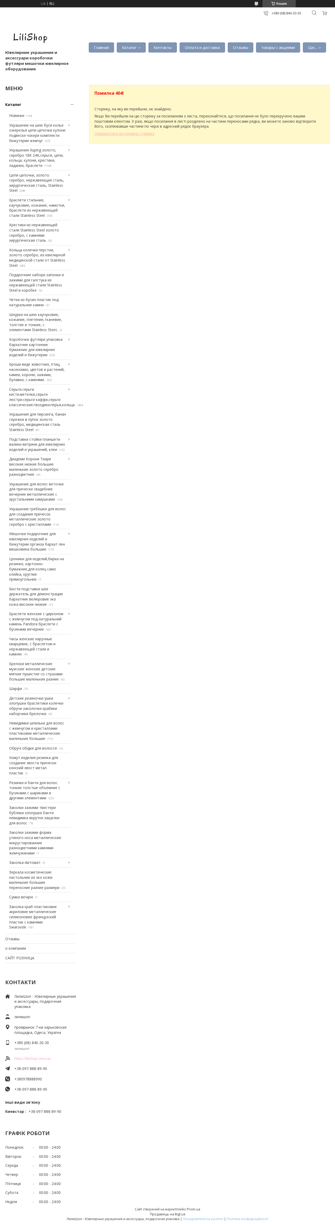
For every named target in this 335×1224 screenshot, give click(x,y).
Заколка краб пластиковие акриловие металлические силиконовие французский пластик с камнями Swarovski (33, 917)
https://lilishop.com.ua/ (32, 1058)
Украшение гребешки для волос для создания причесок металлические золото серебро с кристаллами (37, 516)
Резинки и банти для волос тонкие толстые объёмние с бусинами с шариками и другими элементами (34, 790)
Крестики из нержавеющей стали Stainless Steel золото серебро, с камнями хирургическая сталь (34, 232)
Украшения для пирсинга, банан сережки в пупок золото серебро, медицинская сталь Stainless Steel (37, 422)
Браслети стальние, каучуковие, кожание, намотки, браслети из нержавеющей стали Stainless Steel (37, 207)
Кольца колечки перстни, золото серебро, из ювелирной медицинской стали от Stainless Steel (37, 257)
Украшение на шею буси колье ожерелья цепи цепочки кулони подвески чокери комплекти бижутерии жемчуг (37, 133)
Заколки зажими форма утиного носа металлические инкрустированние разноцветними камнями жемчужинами (35, 842)
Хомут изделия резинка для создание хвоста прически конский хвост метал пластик (33, 765)
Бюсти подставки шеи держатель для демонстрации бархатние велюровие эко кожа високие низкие (36, 596)
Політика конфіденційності (247, 1219)
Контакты (163, 47)
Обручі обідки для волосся (33, 748)
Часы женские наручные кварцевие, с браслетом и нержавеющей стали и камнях (32, 646)
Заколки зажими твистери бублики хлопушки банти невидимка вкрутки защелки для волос (34, 815)
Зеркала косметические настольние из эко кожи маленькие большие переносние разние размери (34, 880)
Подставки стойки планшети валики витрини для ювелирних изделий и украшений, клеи (37, 444)
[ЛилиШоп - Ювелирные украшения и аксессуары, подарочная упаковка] (29, 37)
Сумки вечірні (21, 896)
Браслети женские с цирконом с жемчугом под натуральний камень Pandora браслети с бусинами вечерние (36, 621)
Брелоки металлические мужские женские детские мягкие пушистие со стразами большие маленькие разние (36, 671)
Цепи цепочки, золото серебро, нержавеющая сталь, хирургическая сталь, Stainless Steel (36, 183)
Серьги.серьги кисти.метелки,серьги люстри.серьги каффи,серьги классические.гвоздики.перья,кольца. (42, 397)
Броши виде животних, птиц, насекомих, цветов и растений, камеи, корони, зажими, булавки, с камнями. (37, 372)
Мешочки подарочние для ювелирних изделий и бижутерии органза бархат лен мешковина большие (37, 541)
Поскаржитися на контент (203, 1219)
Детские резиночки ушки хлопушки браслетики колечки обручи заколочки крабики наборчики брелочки (36, 706)
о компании (15, 948)
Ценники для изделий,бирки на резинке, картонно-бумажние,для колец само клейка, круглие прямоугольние (36, 569)
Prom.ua (193, 1209)
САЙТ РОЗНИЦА (19, 957)
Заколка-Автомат (25, 862)
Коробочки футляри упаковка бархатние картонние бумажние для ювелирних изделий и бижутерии (36, 347)
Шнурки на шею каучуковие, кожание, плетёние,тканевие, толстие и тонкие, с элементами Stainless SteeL (35, 322)
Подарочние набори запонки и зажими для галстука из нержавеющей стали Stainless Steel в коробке (36, 282)
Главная (101, 47)
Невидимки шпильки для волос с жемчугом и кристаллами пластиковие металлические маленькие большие (36, 731)
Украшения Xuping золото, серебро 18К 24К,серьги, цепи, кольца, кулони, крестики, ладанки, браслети (36, 158)
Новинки (16, 115)
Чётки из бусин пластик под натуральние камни (34, 302)
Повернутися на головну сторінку (124, 133)
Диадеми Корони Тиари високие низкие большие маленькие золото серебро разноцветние (33, 466)
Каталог (129, 47)
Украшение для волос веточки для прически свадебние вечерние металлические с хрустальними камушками (36, 491)
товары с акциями (278, 47)
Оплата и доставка (202, 47)
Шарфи (15, 688)
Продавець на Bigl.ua (167, 1214)
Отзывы (240, 47)
